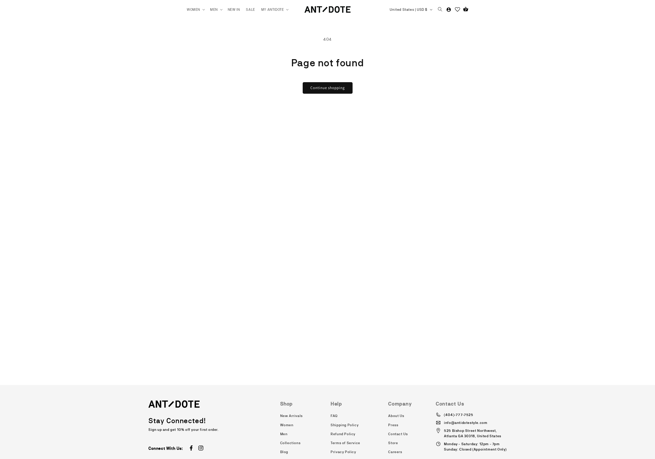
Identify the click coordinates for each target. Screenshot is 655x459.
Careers (395, 452)
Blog (284, 452)
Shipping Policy (344, 425)
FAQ (334, 416)
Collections (290, 443)
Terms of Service (345, 443)
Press (393, 425)
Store (393, 443)
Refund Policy (343, 434)
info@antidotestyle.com (465, 423)
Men (284, 434)
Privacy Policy (343, 452)
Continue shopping (327, 87)
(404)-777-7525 (458, 415)
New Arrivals (291, 416)
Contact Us (398, 434)
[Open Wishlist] (457, 9)
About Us (396, 416)
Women (286, 425)
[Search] (440, 9)
